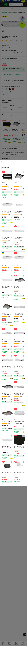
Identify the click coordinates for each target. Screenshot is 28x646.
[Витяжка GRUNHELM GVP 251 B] (19, 176)
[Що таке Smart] (11, 195)
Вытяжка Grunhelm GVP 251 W (19, 212)
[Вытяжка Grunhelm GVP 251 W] (19, 204)
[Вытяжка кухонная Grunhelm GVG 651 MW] (19, 466)
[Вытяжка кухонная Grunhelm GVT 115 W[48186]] (19, 413)
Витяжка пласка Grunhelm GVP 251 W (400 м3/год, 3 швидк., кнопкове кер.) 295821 (6, 447)
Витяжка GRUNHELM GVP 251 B (19, 183)
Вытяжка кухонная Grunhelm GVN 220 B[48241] (7, 473)
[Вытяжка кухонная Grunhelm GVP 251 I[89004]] (19, 386)
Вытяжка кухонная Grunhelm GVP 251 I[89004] (19, 394)
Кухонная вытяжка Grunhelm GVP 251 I (19, 314)
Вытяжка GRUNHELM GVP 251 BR (19, 287)
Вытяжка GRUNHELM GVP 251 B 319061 (7, 394)
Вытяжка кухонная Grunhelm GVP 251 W (7, 212)
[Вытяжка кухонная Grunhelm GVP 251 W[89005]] (19, 333)
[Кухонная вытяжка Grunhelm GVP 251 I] (19, 306)
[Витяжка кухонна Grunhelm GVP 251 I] (19, 360)
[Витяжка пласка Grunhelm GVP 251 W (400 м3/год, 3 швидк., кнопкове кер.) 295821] (7, 440)
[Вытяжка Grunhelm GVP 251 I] (7, 333)
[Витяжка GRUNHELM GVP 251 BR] (7, 306)
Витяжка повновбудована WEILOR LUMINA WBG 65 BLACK (6, 183)
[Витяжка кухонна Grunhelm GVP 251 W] (7, 360)
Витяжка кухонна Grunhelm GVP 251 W (6, 367)
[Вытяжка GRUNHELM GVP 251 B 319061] (7, 386)
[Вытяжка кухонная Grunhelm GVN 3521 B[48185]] (19, 440)
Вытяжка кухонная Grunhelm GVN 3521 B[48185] (19, 447)
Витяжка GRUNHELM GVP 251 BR (7, 314)
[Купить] (11, 189)
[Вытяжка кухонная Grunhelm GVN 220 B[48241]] (7, 466)
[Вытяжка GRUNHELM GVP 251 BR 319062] (7, 413)
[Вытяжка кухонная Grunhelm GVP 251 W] (7, 204)
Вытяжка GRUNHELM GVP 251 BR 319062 (7, 420)
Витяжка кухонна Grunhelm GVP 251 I (19, 367)
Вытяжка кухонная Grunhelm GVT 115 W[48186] (19, 420)
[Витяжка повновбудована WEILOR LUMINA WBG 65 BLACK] (7, 176)
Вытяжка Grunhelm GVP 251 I (7, 340)
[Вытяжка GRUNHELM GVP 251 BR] (19, 280)
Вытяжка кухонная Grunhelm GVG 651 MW (19, 473)
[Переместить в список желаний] (11, 172)
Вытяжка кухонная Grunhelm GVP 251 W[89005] (19, 340)
